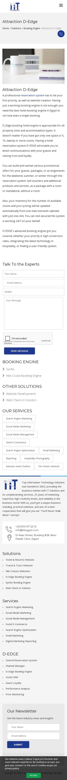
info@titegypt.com (27, 530)
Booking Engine (32, 28)
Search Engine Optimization (20, 450)
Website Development (21, 394)
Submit (18, 744)
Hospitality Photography (37, 458)
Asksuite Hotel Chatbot (18, 466)
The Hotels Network (49, 466)
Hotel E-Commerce (16, 442)
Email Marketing (51, 450)
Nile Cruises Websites (18, 571)
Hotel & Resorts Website (20, 559)
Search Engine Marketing (19, 418)
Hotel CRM (12, 677)
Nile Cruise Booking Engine (23, 376)
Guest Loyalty (13, 682)
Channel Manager (15, 665)
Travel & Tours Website (19, 565)
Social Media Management (20, 434)
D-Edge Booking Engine (19, 576)
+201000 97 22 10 (25, 526)
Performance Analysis (18, 688)
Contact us (61, 33)
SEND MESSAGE (19, 350)
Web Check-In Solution (21, 400)
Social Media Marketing (18, 426)
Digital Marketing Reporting (21, 641)
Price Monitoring (15, 694)
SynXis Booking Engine (18, 582)
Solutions (16, 28)
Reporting (11, 458)
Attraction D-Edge (20, 89)
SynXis (10, 369)
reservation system (32, 95)
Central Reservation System (21, 660)
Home (5, 28)
